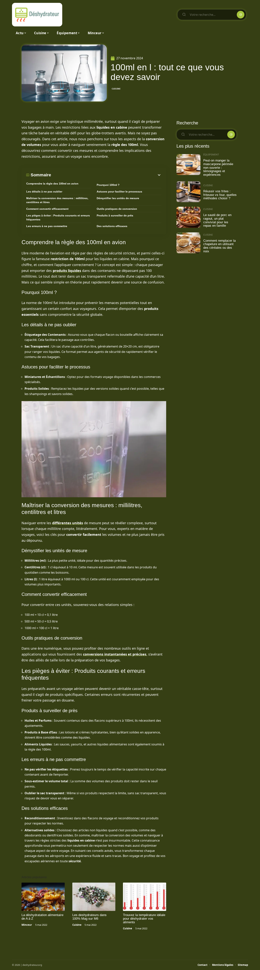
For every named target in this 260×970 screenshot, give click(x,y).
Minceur (27, 924)
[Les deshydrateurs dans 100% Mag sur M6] (94, 897)
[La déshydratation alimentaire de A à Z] (43, 897)
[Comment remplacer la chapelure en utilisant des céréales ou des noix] (188, 242)
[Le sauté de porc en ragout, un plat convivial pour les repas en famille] (188, 217)
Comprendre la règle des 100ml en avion (52, 183)
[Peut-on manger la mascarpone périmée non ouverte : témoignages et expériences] (188, 164)
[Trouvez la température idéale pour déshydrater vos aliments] (144, 897)
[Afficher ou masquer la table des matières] (106, 175)
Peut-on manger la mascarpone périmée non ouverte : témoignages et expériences (218, 168)
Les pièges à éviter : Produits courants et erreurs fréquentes (58, 217)
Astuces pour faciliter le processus (119, 191)
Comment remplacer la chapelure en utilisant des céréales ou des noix (219, 246)
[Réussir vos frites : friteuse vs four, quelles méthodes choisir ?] (188, 191)
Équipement (211, 154)
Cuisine (116, 88)
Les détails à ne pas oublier (44, 191)
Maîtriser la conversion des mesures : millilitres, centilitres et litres (57, 200)
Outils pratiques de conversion (117, 208)
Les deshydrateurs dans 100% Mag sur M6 (89, 916)
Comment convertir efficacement (47, 208)
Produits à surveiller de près (115, 215)
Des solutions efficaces (112, 226)
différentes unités (67, 523)
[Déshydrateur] (37, 14)
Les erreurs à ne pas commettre (46, 226)
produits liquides (67, 270)
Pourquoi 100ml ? (108, 184)
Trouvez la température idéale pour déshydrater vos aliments (144, 918)
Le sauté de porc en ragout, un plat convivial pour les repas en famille (217, 220)
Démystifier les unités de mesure (118, 198)
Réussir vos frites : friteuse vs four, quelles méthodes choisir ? (220, 194)
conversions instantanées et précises (114, 654)
